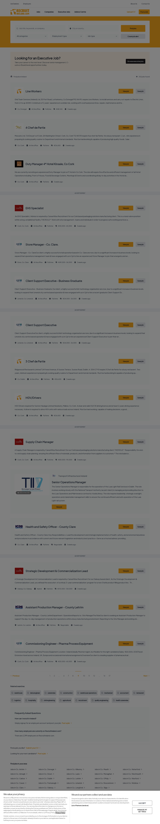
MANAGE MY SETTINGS (142, 811)
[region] (80, 807)
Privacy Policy (60, 812)
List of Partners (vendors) (80, 805)
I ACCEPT (142, 803)
